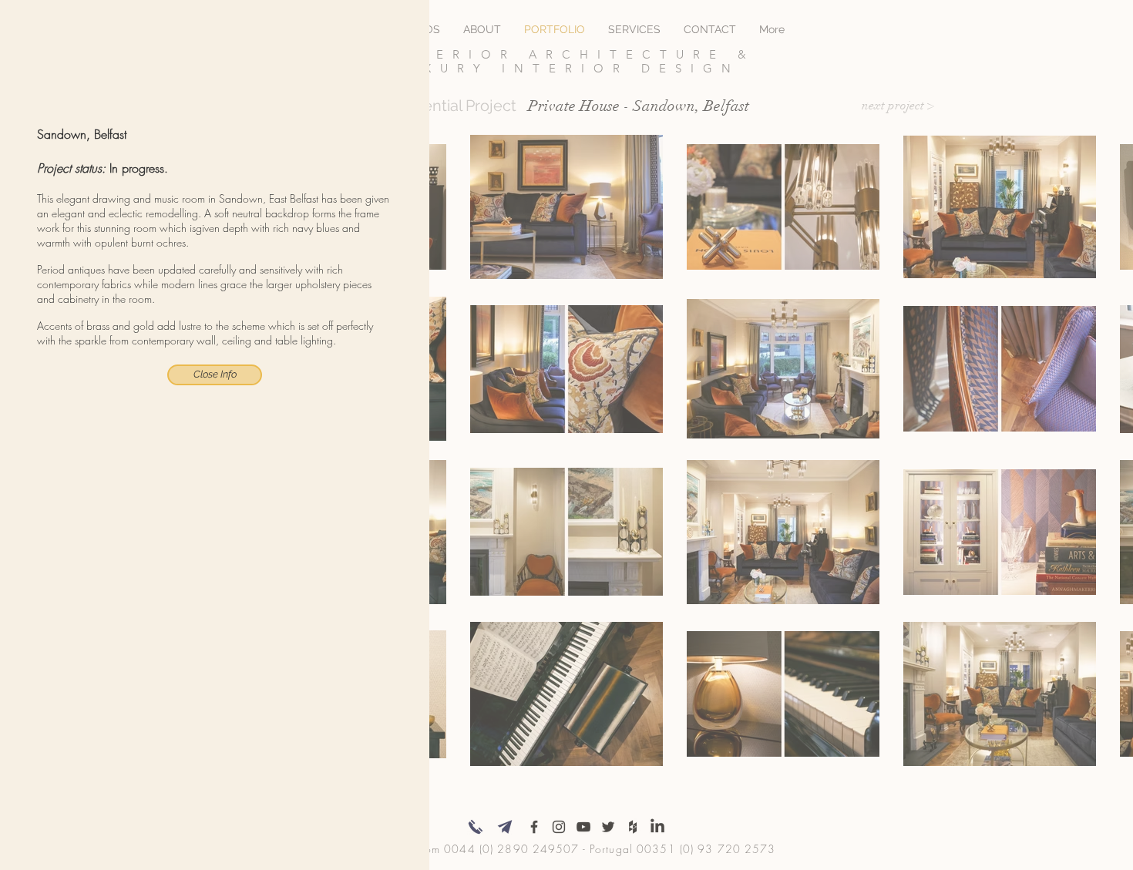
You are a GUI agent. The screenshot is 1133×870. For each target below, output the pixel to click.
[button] (214, 374)
